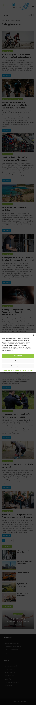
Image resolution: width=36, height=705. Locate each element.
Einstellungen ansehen (18, 366)
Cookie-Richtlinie (7, 370)
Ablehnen (18, 361)
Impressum (30, 370)
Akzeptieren (18, 356)
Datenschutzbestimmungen (19, 370)
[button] (33, 335)
